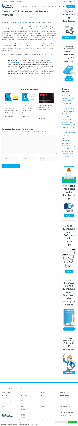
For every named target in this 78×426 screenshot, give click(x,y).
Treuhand (4, 398)
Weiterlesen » (9, 116)
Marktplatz (43, 401)
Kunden (4, 18)
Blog (22, 392)
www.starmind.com (33, 73)
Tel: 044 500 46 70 (65, 403)
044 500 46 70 (5, 1)
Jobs (42, 395)
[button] (74, 1)
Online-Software (6, 392)
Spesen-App (5, 403)
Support (23, 398)
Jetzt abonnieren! (69, 180)
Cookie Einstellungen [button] (61, 422)
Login (70, 1)
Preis (3, 406)
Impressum (43, 403)
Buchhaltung (5, 395)
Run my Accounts (12, 18)
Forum (22, 403)
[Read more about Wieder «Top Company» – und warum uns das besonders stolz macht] (12, 97)
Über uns (66, 1)
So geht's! (69, 216)
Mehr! (69, 271)
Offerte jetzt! (69, 372)
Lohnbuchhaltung (6, 401)
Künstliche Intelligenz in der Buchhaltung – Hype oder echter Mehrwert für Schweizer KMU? (68, 138)
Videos (22, 406)
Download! (69, 329)
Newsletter (24, 409)
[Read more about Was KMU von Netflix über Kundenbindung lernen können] (46, 98)
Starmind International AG (20, 22)
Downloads (24, 395)
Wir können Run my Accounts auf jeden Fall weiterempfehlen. (68, 111)
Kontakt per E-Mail (65, 406)
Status (22, 401)
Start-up (20, 18)
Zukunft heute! (69, 37)
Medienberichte (45, 398)
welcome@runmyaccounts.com (17, 1)
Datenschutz (44, 406)
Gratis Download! (68, 78)
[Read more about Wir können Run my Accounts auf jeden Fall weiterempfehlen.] (29, 97)
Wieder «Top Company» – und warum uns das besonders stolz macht (67, 101)
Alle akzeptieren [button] (72, 422)
